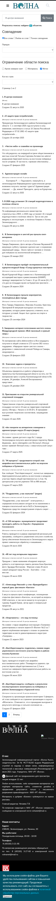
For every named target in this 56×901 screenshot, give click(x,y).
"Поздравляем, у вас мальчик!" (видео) (23, 494)
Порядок (5, 45)
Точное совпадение (39, 38)
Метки (45, 69)
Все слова (8, 38)
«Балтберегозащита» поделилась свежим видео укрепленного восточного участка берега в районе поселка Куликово (26, 651)
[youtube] (20, 726)
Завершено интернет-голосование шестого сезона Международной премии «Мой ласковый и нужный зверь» (26, 331)
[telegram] (26, 726)
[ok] (8, 726)
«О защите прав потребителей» (18, 116)
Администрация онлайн (15, 174)
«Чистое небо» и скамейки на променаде (23, 146)
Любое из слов (22, 38)
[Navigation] (7, 6)
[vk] (14, 726)
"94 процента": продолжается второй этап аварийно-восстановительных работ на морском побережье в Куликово (25, 463)
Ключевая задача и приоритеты (20, 364)
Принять (7, 896)
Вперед (16, 715)
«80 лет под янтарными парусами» (21, 554)
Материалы (33, 69)
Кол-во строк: (8, 77)
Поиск (48, 18)
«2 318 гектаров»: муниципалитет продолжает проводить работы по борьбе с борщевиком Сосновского (25, 524)
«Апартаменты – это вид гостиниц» (21, 618)
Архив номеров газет (14, 69)
